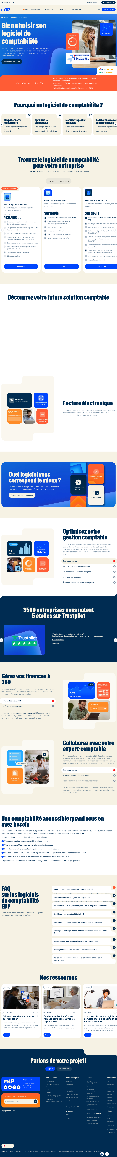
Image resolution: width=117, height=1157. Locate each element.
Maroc (108, 1118)
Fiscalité (48, 1092)
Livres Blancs (110, 1084)
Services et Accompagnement (91, 1082)
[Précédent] (2, 1011)
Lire (6, 1035)
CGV (24, 1151)
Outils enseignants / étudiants (92, 1105)
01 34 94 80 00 (111, 1132)
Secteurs (62, 10)
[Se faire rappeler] (102, 1154)
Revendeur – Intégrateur (93, 1117)
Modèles (109, 1097)
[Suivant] (115, 1011)
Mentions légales (33, 1151)
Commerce (69, 1084)
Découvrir (21, 266)
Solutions (48, 10)
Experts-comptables (72, 1094)
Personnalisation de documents (92, 1093)
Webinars (109, 1088)
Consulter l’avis (58, 639)
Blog (108, 1081)
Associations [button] (64, 181)
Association (69, 1091)
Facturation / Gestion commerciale (52, 1085)
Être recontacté (64, 1069)
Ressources (76, 10)
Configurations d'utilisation (66, 1151)
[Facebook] (14, 1087)
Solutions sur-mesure (92, 1101)
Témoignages (110, 1107)
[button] (114, 887)
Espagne (109, 1115)
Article (6, 987)
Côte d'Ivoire (110, 1121)
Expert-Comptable (91, 1120)
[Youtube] (10, 1087)
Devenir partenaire (6, 2)
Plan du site (79, 1151)
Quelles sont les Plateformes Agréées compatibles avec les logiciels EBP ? (59, 1019)
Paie (47, 1089)
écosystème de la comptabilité (26, 713)
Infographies (110, 1091)
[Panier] (99, 9)
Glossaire (109, 1100)
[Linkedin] (5, 1087)
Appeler (50, 1069)
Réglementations (91, 1109)
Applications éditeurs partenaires (92, 1097)
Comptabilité (50, 1081)
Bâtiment (69, 1081)
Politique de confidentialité (48, 1151)
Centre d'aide (90, 1089)
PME (67, 1104)
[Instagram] (18, 1087)
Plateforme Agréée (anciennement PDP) (54, 1100)
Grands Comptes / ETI (72, 1107)
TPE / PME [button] (52, 181)
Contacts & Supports (92, 2)
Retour (5, 17)
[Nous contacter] (107, 1154)
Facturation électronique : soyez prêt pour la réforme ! (54, 1096)
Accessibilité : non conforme (93, 1151)
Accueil (13, 17)
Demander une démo (12, 62)
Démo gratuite (109, 10)
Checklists (110, 1094)
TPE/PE (68, 1100)
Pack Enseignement (72, 1097)
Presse (68, 1118)
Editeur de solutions (92, 1123)
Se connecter (107, 3)
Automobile (69, 1088)
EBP (67, 1115)
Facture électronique (32, 10)
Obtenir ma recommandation (22, 495)
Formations (89, 1086)
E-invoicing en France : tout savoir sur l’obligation (20, 1017)
